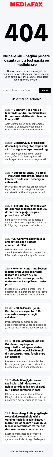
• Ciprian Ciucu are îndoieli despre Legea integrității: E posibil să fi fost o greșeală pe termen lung (26, 146)
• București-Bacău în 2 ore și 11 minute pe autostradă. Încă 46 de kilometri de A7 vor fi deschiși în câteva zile (26, 177)
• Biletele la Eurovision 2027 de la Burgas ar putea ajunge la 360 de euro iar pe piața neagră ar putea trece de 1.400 (26, 210)
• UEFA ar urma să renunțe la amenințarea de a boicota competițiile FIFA (25, 242)
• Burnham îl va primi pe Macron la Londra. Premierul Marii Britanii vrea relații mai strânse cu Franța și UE (25, 114)
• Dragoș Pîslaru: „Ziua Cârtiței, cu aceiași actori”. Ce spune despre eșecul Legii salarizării (23, 312)
